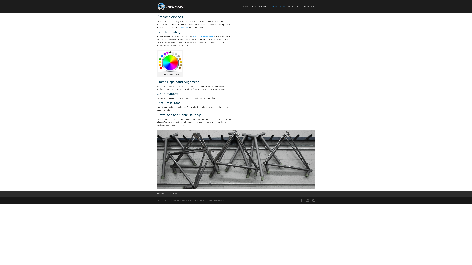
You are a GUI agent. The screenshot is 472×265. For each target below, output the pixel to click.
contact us (184, 27)
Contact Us (309, 6)
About (291, 6)
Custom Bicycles (258, 6)
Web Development (216, 200)
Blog (299, 6)
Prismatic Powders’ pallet (203, 36)
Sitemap (160, 194)
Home (245, 6)
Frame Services (278, 6)
